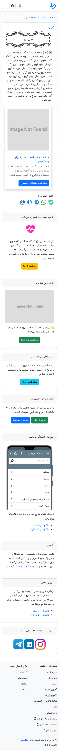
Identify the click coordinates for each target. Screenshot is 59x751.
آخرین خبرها (51, 695)
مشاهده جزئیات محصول (34, 183)
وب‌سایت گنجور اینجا (29, 567)
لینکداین (24, 684)
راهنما (54, 684)
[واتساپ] (43, 202)
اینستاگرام (23, 678)
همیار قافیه (52, 672)
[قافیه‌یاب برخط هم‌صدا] (53, 5)
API (55, 707)
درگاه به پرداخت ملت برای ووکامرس (31, 159)
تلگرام (25, 690)
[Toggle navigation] (5, 6)
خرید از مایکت (20, 420)
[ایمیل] (22, 202)
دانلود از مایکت (41, 525)
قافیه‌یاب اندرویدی (48, 725)
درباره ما (53, 678)
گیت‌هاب (23, 672)
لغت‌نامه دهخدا (48, 18)
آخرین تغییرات (50, 690)
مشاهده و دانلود (29, 340)
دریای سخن (51, 730)
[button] (20, 6)
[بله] (50, 202)
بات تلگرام (52, 713)
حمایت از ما (29, 266)
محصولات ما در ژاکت (46, 719)
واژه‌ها (34, 18)
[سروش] (29, 202)
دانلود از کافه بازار (39, 529)
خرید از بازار (39, 420)
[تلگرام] (36, 202)
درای (51, 27)
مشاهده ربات (29, 382)
